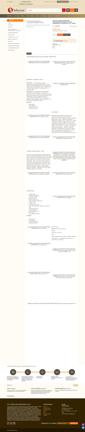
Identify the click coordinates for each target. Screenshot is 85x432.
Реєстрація (75, 1)
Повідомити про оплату (50, 1)
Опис (29, 53)
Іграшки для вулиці (13, 45)
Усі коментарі (10, 396)
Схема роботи (30, 15)
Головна (9, 15)
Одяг (9, 22)
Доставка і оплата (19, 15)
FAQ (37, 15)
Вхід (70, 1)
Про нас (45, 406)
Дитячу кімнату (12, 39)
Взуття (10, 27)
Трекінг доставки (47, 413)
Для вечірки (11, 50)
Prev (74, 385)
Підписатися (74, 423)
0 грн (72, 10)
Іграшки (10, 25)
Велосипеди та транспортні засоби (14, 30)
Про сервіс (43, 15)
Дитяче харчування (13, 43)
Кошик (60, 34)
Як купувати (74, 26)
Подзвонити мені (63, 1)
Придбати (66, 34)
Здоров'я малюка (13, 32)
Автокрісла (11, 34)
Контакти (57, 15)
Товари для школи (13, 48)
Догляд (10, 41)
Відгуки (50, 15)
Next (77, 385)
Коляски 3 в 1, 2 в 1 (13, 37)
